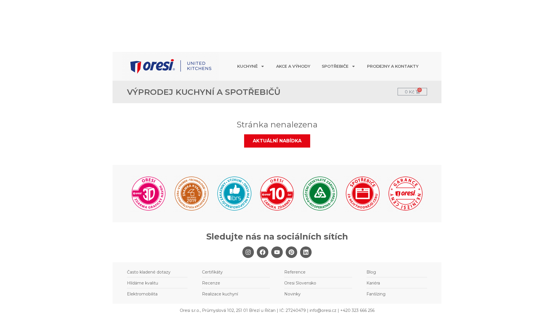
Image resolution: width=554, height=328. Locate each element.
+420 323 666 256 (357, 310)
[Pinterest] (291, 252)
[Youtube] (277, 252)
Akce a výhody (293, 66)
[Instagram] (248, 252)
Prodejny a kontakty (392, 66)
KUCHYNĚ (247, 66)
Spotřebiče (335, 66)
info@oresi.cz (323, 310)
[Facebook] (262, 252)
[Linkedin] (306, 252)
